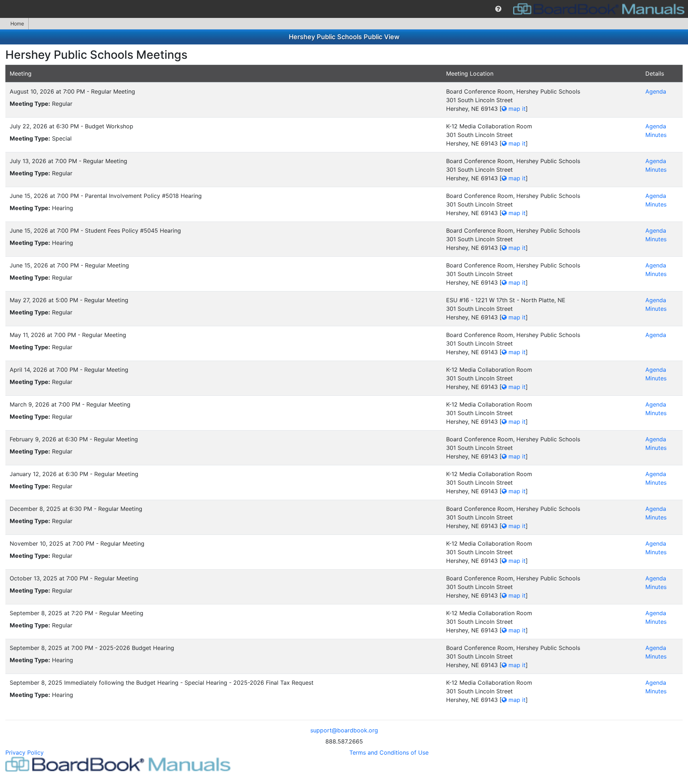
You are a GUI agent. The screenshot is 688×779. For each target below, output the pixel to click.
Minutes (655, 134)
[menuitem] (498, 9)
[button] (498, 9)
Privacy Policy (24, 752)
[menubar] (344, 9)
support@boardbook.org (344, 730)
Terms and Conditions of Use (389, 752)
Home (17, 23)
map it (516, 108)
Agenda (655, 91)
